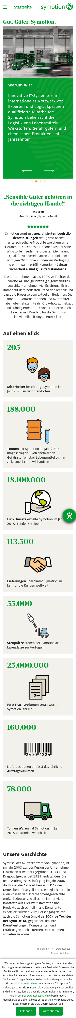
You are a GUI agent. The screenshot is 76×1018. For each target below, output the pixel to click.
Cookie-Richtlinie (60, 953)
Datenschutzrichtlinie (39, 995)
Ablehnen (26, 1011)
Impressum (42, 948)
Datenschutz (63, 948)
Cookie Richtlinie (27, 983)
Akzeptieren (51, 1011)
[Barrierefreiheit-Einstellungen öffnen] (69, 515)
